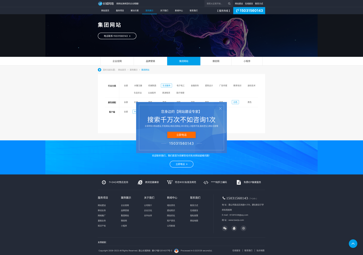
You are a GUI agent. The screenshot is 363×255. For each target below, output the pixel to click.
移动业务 (102, 210)
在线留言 (249, 3)
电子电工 (181, 85)
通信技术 (252, 85)
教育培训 (237, 85)
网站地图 (194, 220)
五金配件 (152, 92)
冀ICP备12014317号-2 (162, 250)
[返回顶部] (353, 243)
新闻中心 (179, 10)
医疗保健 (180, 92)
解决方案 (135, 10)
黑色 (250, 102)
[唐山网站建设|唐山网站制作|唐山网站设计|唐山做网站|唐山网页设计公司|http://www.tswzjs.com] (106, 3)
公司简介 (148, 205)
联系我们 (194, 10)
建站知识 (171, 210)
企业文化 (148, 210)
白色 (235, 102)
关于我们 (164, 10)
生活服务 (166, 85)
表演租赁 (166, 92)
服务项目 (120, 10)
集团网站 (183, 61)
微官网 (216, 61)
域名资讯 (171, 205)
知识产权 (102, 225)
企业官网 (117, 61)
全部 (126, 85)
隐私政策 (194, 215)
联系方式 (259, 3)
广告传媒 (223, 85)
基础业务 (102, 220)
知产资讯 (171, 220)
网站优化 (171, 215)
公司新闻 (171, 225)
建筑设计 (209, 85)
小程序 (247, 61)
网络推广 (102, 215)
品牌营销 (150, 61)
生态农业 (138, 92)
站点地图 (260, 250)
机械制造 (152, 85)
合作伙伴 (148, 215)
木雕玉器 (138, 85)
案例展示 (149, 10)
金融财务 (195, 85)
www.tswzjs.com (236, 220)
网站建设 (239, 3)
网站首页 (105, 10)
